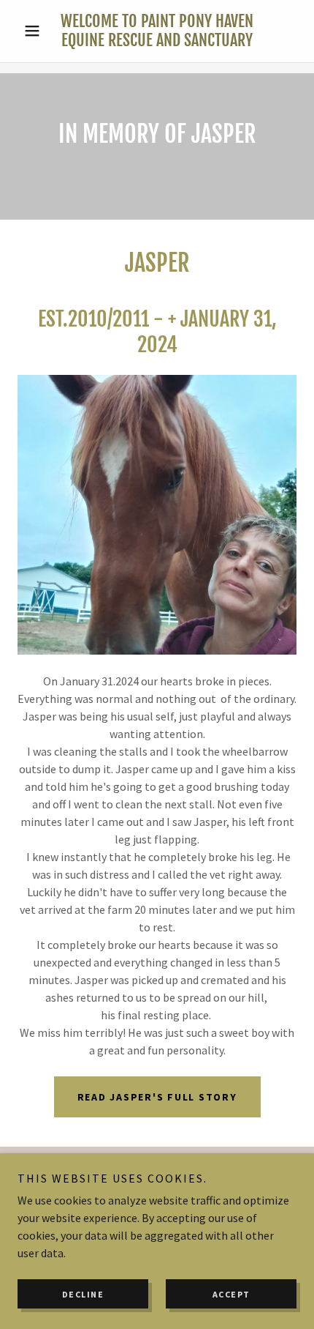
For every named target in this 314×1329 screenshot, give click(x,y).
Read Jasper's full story (157, 1096)
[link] (156, 31)
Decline (83, 1294)
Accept (231, 1294)
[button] (38, 30)
